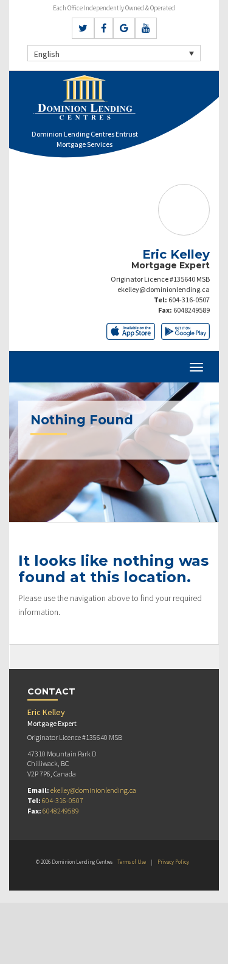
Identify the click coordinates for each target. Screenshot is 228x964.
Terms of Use (131, 861)
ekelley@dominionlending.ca (163, 289)
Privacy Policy (173, 861)
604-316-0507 (189, 299)
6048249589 (191, 309)
